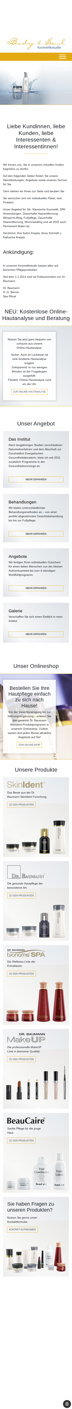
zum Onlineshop (29, 744)
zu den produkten (21, 1059)
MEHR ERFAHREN (36, 479)
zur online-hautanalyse (29, 391)
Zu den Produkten (21, 804)
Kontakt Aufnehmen (22, 1229)
